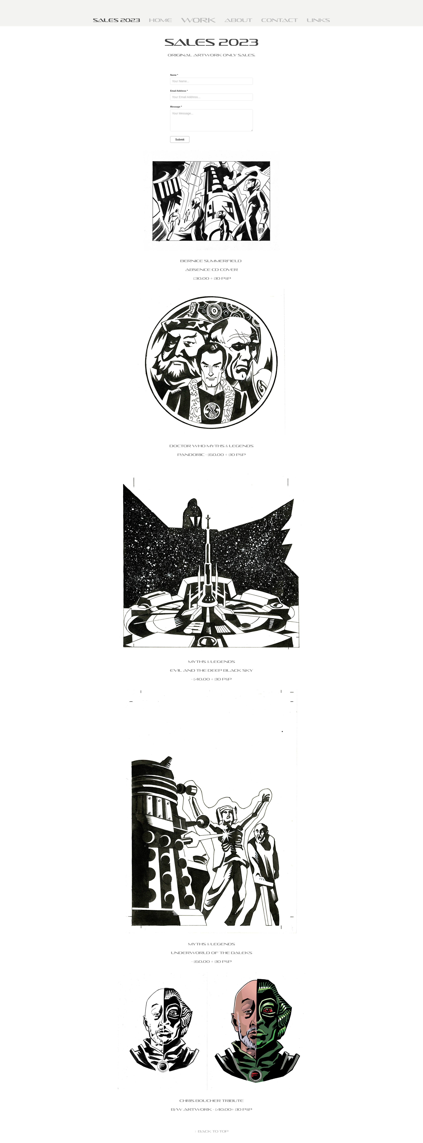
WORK (198, 20)
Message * (176, 106)
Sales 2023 (116, 20)
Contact (279, 20)
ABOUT (238, 20)
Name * (174, 75)
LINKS (318, 20)
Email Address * (179, 91)
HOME (160, 20)
